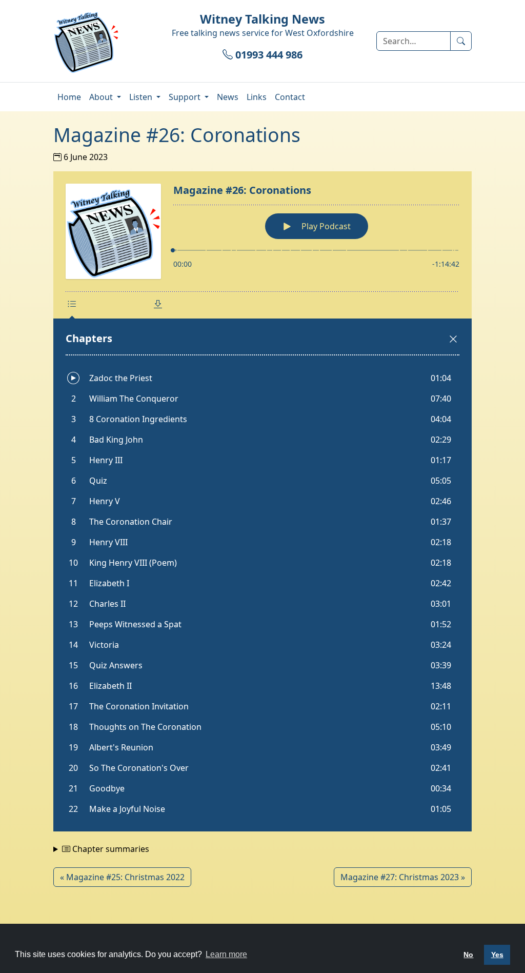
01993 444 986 (267, 55)
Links (257, 97)
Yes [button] (497, 954)
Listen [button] (141, 97)
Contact (290, 97)
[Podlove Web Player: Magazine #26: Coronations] (262, 501)
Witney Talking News (262, 19)
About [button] (102, 97)
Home (69, 97)
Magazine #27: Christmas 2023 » (402, 877)
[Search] (461, 41)
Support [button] (186, 97)
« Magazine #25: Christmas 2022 (122, 877)
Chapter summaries (109, 849)
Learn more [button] (226, 954)
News (227, 97)
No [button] (468, 954)
